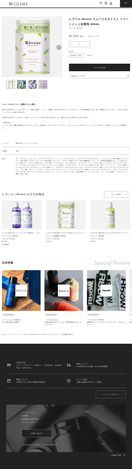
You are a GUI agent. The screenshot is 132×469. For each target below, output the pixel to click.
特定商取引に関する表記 (30, 419)
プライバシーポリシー (30, 422)
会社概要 (25, 416)
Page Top (116, 454)
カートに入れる (99, 67)
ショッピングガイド (29, 412)
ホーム (4, 334)
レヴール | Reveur (76, 28)
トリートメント (15, 334)
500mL (89, 55)
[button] (59, 47)
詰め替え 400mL (76, 55)
